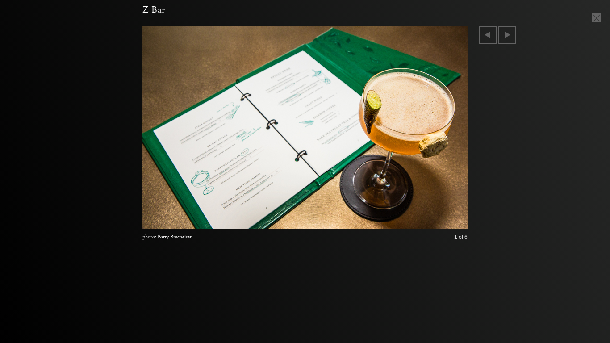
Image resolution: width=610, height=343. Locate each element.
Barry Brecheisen (175, 237)
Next (507, 35)
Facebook (429, 220)
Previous (488, 35)
